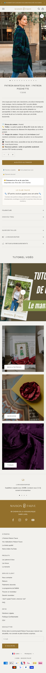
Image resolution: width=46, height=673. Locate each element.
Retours (4, 581)
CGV (3, 620)
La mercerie (6, 567)
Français (28, 653)
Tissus (10, 465)
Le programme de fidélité (10, 588)
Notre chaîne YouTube (9, 549)
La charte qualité (7, 545)
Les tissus (5, 563)
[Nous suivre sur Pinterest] (26, 520)
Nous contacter (7, 578)
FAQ (3, 602)
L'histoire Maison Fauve (10, 538)
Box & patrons (14, 367)
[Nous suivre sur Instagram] (19, 520)
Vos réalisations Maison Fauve (12, 542)
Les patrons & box (8, 560)
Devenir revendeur (8, 595)
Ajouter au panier (23, 162)
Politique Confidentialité (10, 617)
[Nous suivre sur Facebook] (13, 520)
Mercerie (11, 416)
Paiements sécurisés (9, 585)
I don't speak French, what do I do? (14, 599)
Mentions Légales (8, 613)
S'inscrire (10, 646)
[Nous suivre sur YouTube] (33, 520)
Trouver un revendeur (9, 592)
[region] (23, 485)
